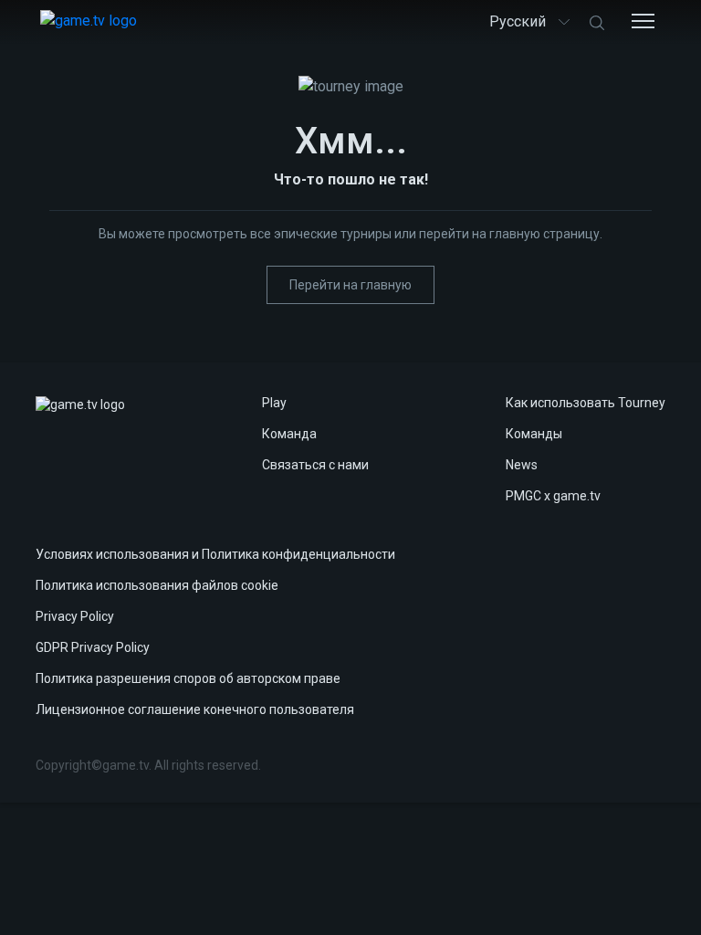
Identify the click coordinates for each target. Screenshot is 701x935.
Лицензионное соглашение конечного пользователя (195, 709)
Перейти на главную (350, 285)
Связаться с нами (315, 464)
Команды (534, 433)
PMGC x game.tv (553, 496)
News (522, 464)
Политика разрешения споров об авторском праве (188, 678)
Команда (289, 433)
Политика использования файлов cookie (157, 585)
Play (274, 402)
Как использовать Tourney (585, 402)
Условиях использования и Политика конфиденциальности (215, 554)
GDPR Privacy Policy (93, 647)
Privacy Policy (75, 616)
